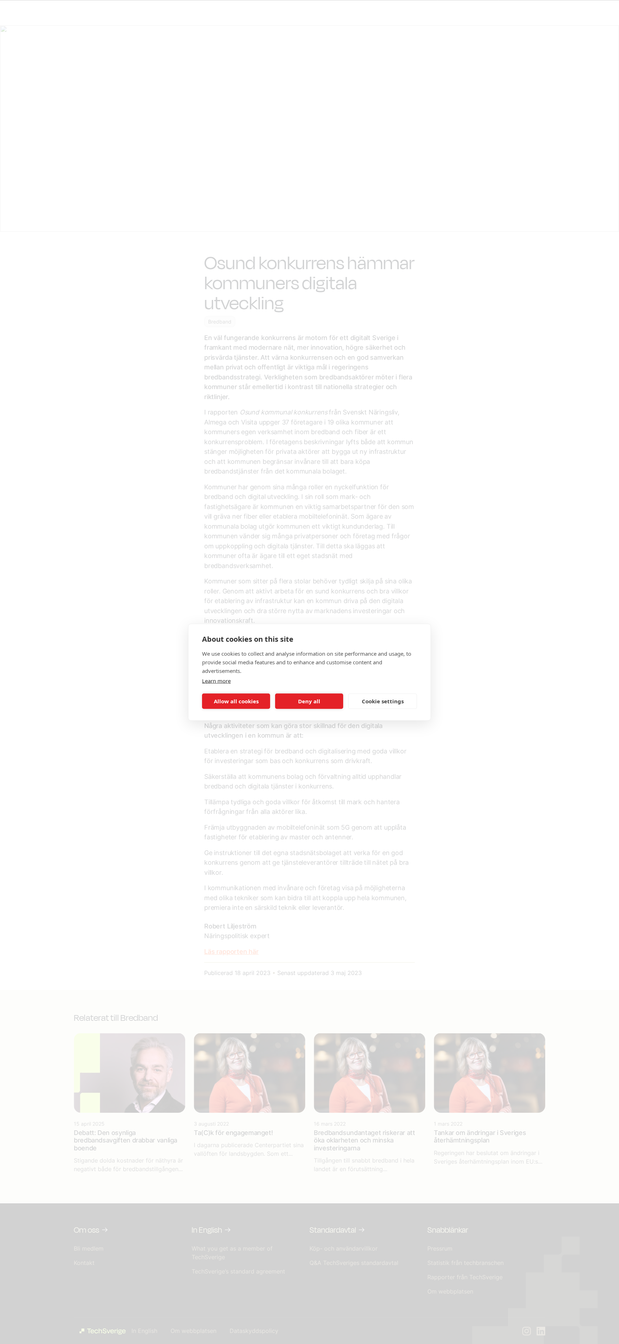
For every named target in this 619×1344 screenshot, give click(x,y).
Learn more (216, 680)
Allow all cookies (236, 701)
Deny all (309, 701)
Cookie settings (383, 701)
